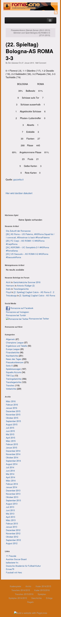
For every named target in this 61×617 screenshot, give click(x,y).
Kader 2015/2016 (42, 590)
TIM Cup (10, 375)
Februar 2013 (12, 523)
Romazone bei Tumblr (16, 315)
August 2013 (11, 503)
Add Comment (40, 62)
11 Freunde (11, 555)
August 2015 (11, 424)
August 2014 (11, 464)
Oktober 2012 (12, 536)
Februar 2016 (12, 404)
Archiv (28, 586)
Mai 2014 (10, 473)
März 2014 (10, 480)
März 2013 (10, 520)
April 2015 (10, 437)
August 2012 (11, 543)
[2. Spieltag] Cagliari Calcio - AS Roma (37, 295)
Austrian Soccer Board (16, 559)
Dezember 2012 (13, 530)
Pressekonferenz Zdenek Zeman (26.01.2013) (30, 30)
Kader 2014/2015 (43, 586)
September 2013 (13, 500)
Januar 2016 (11, 407)
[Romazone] (30, 6)
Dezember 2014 (13, 450)
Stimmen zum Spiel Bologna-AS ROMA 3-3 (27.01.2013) (31, 33)
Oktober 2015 (12, 417)
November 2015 (13, 414)
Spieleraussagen (13, 368)
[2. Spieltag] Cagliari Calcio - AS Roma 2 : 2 (34, 292)
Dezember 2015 (13, 411)
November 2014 (13, 454)
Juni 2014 (10, 470)
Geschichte (36, 598)
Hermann (10, 285)
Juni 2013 (10, 510)
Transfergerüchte (21, 288)
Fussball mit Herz (14, 572)
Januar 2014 (11, 487)
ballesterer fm (12, 562)
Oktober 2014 (12, 457)
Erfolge (49, 598)
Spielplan (42, 594)
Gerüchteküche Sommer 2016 (26, 282)
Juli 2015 (10, 427)
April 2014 (10, 477)
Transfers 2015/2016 (24, 594)
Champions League (14, 342)
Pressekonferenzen (14, 362)
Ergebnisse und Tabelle (16, 345)
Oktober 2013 (12, 497)
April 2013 (10, 516)
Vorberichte (11, 388)
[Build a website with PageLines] (30, 612)
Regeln (30, 601)
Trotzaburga (11, 295)
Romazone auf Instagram (17, 311)
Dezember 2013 (13, 490)
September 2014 (13, 460)
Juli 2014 (10, 467)
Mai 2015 (10, 434)
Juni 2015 (10, 431)
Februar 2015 (12, 444)
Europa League (13, 349)
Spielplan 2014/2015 (18, 598)
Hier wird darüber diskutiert (19, 193)
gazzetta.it (18, 179)
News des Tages (13, 358)
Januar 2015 (11, 447)
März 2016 (10, 401)
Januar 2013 (11, 526)
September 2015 (13, 421)
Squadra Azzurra (13, 372)
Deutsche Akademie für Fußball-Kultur (23, 565)
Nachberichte (12, 355)
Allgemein (10, 339)
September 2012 (13, 540)
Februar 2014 (12, 483)
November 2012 (13, 533)
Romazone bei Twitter (38, 318)
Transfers (10, 385)
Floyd (8, 292)
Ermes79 (10, 569)
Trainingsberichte (13, 378)
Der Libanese (13, 62)
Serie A (9, 365)
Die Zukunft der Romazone (18, 230)
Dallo (8, 288)
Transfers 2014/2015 (20, 590)
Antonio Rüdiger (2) (26, 285)
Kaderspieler (15, 586)
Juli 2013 (10, 506)
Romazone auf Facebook (21, 308)
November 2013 (13, 493)
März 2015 (10, 440)
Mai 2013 (10, 513)
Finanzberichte (12, 352)
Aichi (8, 282)
